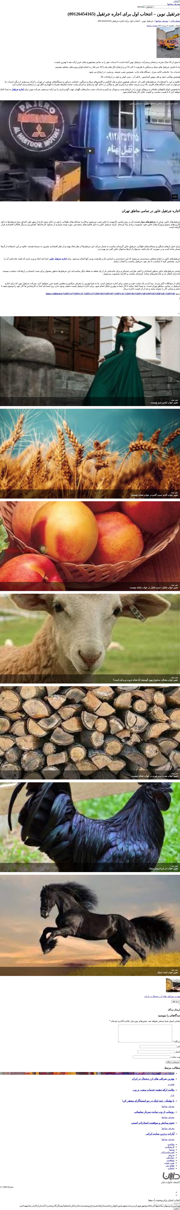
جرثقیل (15, 89)
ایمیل (177, 1051)
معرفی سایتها (173, 4)
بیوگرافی (170, 1157)
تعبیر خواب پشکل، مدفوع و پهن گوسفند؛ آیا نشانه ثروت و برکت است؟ (145, 680)
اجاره (21, 89)
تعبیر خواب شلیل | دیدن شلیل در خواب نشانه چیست (154, 587)
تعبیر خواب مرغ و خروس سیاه (163, 868)
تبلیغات (171, 1168)
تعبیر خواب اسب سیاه (168, 972)
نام (178, 1046)
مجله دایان (175, 21)
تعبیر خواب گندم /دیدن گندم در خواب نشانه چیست (154, 495)
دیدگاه (176, 1041)
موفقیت (170, 1160)
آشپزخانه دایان (167, 1152)
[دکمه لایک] (179, 313)
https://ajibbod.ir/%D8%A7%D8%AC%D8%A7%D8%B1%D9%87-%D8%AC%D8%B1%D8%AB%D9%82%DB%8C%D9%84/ (110, 293)
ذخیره (176, 1208)
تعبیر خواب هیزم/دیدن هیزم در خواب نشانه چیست (155, 776)
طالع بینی (170, 1165)
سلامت (171, 1144)
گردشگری (169, 1147)
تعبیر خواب (174, 400)
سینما (171, 1149)
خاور (52, 258)
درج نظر (175, 1001)
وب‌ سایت (175, 1057)
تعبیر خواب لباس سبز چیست (164, 402)
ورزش (171, 1155)
